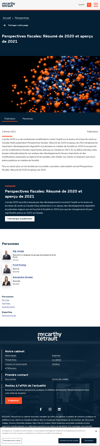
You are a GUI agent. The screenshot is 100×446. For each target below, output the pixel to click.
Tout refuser (89, 440)
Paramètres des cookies (11, 440)
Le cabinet (56, 360)
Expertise (56, 356)
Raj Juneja (18, 251)
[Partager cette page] (4, 25)
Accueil (7, 18)
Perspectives (22, 18)
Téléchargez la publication (19, 218)
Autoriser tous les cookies (69, 440)
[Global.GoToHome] (8, 5)
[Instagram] (50, 409)
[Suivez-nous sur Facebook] (41, 409)
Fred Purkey (19, 265)
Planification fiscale (9, 316)
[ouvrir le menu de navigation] (96, 5)
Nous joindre (10, 379)
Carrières (56, 364)
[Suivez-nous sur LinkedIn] (59, 409)
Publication (9, 119)
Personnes (28, 119)
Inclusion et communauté (16, 364)
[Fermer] (96, 431)
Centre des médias (60, 379)
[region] (50, 436)
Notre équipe (10, 356)
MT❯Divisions (10, 368)
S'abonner (13, 400)
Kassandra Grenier (23, 277)
